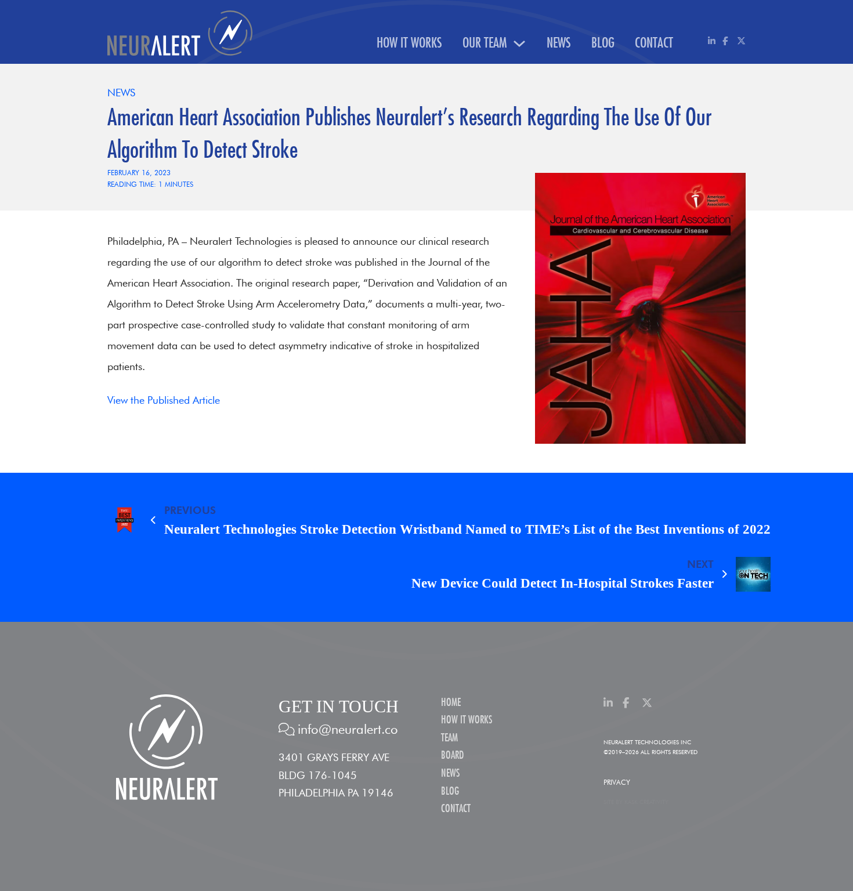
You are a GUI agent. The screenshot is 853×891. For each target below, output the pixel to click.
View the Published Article (163, 400)
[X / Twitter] (741, 41)
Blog (603, 43)
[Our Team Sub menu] (519, 43)
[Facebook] (726, 41)
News (559, 43)
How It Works (409, 43)
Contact (654, 43)
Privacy (616, 782)
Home (451, 702)
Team (449, 738)
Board (452, 755)
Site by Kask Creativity (635, 801)
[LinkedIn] (712, 41)
